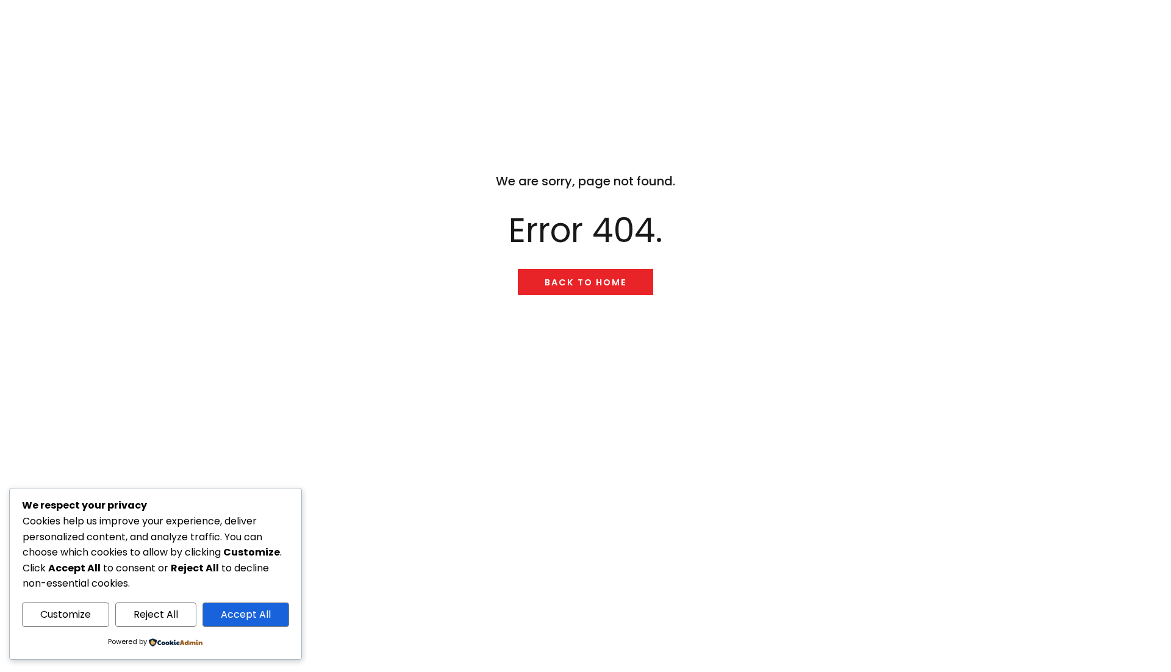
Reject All (156, 614)
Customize (65, 614)
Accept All (246, 614)
